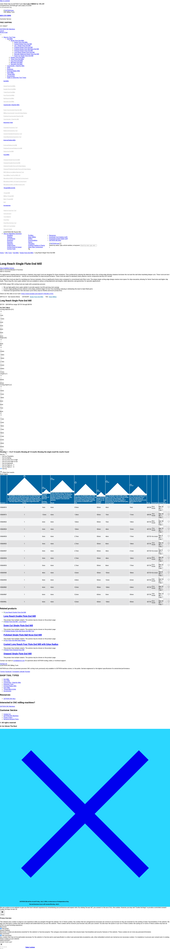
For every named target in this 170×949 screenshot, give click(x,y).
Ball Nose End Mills (16, 62)
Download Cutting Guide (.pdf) (58, 239)
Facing (30, 242)
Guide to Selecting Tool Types (16, 77)
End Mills (10, 39)
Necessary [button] (3, 927)
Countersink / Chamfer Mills (15, 66)
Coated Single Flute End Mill (23, 44)
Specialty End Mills (16, 64)
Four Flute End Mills (17, 61)
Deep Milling (32, 237)
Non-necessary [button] (4, 933)
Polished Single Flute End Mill (23, 47)
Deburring (10, 244)
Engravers (10, 69)
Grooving (9, 242)
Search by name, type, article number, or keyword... (64, 245)
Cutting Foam (11, 249)
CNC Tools (8, 253)
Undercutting (11, 245)
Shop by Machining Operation (13, 234)
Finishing (9, 237)
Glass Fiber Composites (35, 247)
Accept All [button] (13, 909)
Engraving (10, 240)
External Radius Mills (13, 71)
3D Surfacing (11, 239)
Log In (2, 31)
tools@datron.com (19, 660)
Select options (30, 947)
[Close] (85, 898)
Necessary (5, 928)
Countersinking (32, 240)
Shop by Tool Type (9, 37)
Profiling (30, 235)
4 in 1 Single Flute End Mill (22, 45)
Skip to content (5, 1)
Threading (31, 244)
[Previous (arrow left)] (0, 948)
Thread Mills (11, 74)
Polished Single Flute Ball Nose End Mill (26, 49)
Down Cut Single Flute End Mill (23, 56)
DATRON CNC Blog (55, 240)
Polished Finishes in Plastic (36, 245)
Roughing (10, 235)
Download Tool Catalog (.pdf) (58, 237)
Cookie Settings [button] (5, 909)
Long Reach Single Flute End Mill (24, 52)
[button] (11, 270)
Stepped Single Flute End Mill (23, 51)
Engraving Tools (8, 122)
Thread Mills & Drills (9, 188)
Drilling (30, 239)
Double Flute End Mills (18, 57)
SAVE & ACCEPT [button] (5, 940)
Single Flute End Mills (17, 40)
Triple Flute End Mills (17, 59)
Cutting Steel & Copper (14, 247)
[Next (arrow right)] (2, 948)
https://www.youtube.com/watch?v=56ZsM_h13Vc (37, 294)
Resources (52, 235)
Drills (8, 67)
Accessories (11, 76)
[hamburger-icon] (0, 34)
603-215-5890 (5, 16)
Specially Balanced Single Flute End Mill (26, 54)
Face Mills (10, 72)
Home (2, 253)
